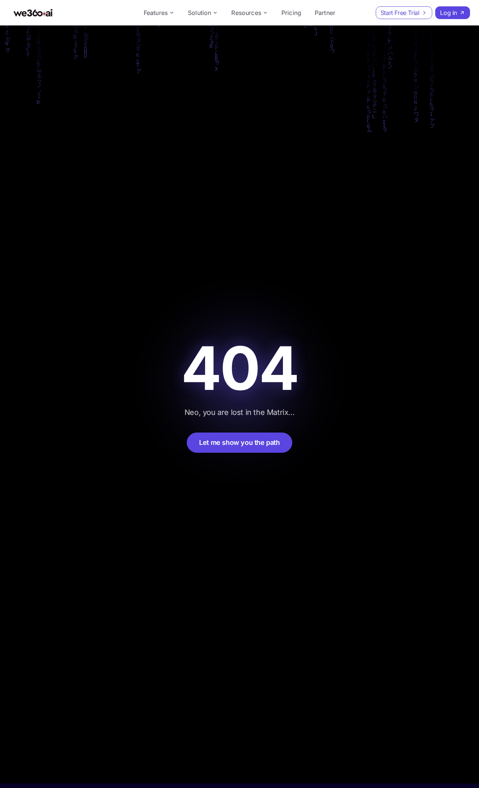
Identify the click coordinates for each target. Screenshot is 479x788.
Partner (325, 12)
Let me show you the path (239, 442)
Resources (246, 12)
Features (156, 12)
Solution (199, 12)
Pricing (291, 12)
